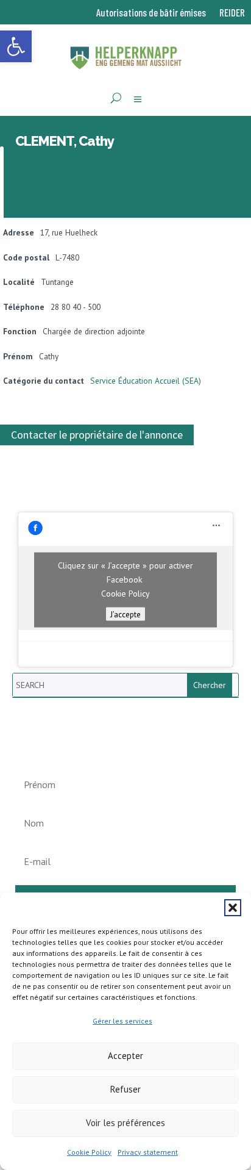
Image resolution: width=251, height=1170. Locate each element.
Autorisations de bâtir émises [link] (151, 13)
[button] (233, 908)
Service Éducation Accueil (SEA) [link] (145, 380)
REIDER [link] (232, 13)
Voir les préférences (125, 1123)
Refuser (125, 1089)
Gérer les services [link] (122, 1020)
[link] (16, 46)
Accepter (125, 1055)
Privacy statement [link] (148, 1152)
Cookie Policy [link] (89, 1152)
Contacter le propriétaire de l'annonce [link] (97, 435)
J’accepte (125, 613)
